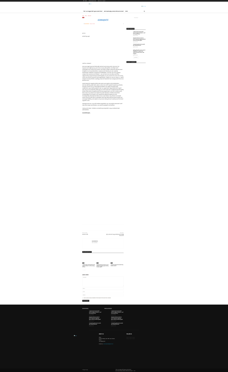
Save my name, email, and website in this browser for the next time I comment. (97, 298)
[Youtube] (145, 1)
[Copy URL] (99, 27)
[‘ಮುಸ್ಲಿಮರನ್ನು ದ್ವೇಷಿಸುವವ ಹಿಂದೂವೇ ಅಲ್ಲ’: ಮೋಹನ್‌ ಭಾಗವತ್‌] (117, 259)
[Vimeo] (143, 1)
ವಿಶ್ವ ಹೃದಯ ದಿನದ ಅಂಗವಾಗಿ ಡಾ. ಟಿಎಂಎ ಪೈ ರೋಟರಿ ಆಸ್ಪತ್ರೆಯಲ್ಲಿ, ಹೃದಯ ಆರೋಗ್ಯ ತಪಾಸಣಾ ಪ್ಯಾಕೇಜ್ (102, 266)
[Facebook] (138, 1)
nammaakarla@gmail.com (108, 343)
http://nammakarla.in (94, 242)
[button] (144, 11)
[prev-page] (83, 270)
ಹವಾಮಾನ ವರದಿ (85, 234)
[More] (101, 27)
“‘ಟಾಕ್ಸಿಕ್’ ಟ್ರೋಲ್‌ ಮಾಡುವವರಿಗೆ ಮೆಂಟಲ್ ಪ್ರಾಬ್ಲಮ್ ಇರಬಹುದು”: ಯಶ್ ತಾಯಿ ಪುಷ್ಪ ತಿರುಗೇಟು (88, 266)
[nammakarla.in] (83, 23)
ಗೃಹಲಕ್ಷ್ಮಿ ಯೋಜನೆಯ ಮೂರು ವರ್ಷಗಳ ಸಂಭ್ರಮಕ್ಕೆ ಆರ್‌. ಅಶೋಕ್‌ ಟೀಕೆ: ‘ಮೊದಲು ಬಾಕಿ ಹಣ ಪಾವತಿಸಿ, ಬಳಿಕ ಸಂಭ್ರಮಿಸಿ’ (139, 52)
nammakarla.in (87, 23)
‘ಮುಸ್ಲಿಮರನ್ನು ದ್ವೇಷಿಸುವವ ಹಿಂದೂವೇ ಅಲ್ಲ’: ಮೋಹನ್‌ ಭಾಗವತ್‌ (117, 265)
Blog (86, 15)
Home (83, 15)
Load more (136, 57)
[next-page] (85, 270)
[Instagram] (140, 1)
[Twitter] (141, 1)
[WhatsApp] (96, 27)
